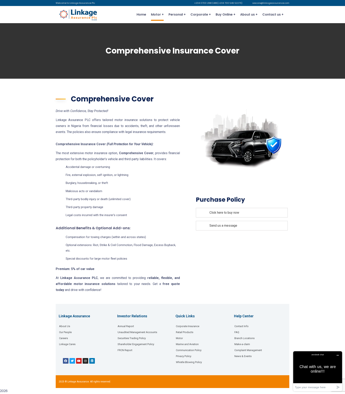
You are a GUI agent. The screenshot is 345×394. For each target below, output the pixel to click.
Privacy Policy (183, 356)
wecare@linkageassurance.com (270, 3)
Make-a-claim (242, 344)
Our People (65, 332)
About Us (64, 326)
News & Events (243, 356)
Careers (63, 338)
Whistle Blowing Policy (189, 362)
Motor (179, 338)
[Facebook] (65, 361)
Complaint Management (248, 350)
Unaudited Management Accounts (137, 332)
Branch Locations (244, 338)
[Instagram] (85, 361)
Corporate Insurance (187, 326)
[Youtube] (79, 361)
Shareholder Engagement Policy (136, 344)
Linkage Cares (67, 344)
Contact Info (241, 326)
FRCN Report (125, 350)
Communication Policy (188, 350)
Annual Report (126, 326)
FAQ (236, 332)
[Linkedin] (92, 361)
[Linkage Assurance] (78, 14)
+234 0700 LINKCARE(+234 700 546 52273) (218, 3)
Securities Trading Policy (132, 338)
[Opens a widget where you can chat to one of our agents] (318, 371)
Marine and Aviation (187, 344)
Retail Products (184, 332)
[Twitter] (72, 361)
